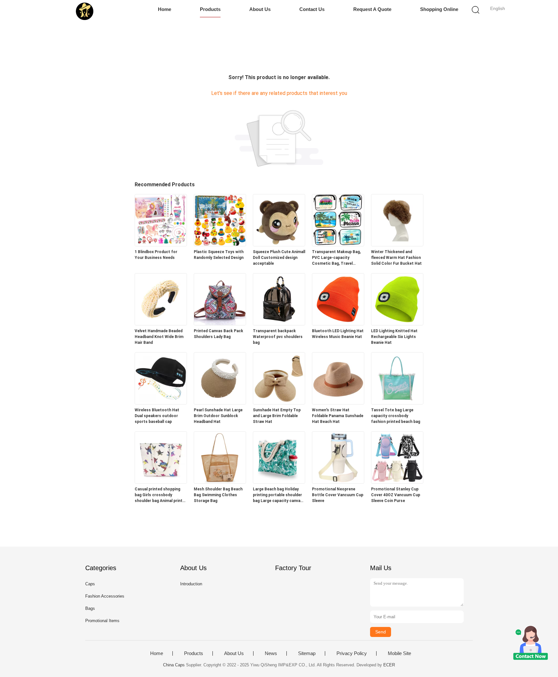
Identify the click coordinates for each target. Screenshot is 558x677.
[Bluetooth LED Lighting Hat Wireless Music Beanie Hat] (338, 323)
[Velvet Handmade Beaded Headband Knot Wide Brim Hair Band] (161, 323)
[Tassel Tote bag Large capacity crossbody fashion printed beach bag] (397, 402)
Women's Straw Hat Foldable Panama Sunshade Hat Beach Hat (337, 416)
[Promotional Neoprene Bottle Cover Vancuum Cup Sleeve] (338, 481)
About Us (260, 9)
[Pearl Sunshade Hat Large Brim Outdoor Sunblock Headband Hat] (220, 402)
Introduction (191, 583)
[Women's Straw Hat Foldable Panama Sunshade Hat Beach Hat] (338, 402)
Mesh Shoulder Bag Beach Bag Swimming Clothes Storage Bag (218, 495)
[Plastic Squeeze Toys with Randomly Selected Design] (220, 244)
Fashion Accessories (104, 596)
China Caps (174, 664)
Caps (90, 583)
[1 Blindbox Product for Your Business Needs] (161, 244)
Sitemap (306, 653)
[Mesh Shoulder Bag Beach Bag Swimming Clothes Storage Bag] (220, 481)
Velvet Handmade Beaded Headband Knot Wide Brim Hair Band (159, 337)
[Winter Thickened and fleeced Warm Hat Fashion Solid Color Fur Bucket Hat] (397, 244)
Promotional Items (102, 620)
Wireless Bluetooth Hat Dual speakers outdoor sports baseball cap (157, 416)
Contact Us (312, 9)
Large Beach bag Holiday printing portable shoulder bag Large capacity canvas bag (278, 495)
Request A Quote (372, 9)
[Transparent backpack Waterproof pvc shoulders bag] (279, 323)
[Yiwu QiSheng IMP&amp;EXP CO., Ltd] (84, 11)
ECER (389, 664)
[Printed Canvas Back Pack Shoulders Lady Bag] (220, 323)
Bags (90, 608)
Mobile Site (399, 653)
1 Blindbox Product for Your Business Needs (156, 255)
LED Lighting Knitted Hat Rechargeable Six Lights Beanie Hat (394, 337)
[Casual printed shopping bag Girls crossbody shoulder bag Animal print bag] (161, 481)
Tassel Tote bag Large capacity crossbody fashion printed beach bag (395, 416)
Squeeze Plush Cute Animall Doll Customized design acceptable (279, 258)
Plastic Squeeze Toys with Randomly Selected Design (218, 255)
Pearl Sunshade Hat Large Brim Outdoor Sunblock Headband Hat (218, 416)
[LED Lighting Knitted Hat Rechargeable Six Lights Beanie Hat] (397, 323)
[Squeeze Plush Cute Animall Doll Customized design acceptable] (279, 244)
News (271, 653)
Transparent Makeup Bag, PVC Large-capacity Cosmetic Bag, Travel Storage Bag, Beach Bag (336, 258)
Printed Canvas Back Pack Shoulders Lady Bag (218, 334)
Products (210, 9)
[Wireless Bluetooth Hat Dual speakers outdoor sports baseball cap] (161, 402)
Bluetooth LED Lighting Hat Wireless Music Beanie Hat (338, 334)
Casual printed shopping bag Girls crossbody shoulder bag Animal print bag (158, 495)
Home (164, 9)
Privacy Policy (351, 653)
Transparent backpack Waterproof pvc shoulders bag (278, 337)
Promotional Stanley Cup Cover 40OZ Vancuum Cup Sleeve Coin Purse (395, 495)
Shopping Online (439, 9)
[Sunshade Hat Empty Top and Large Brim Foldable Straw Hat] (279, 402)
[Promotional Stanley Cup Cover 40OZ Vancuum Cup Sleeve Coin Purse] (397, 481)
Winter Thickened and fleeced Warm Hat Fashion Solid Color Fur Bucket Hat (396, 258)
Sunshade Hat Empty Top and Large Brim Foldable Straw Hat (277, 416)
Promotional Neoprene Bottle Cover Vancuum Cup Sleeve (337, 495)
